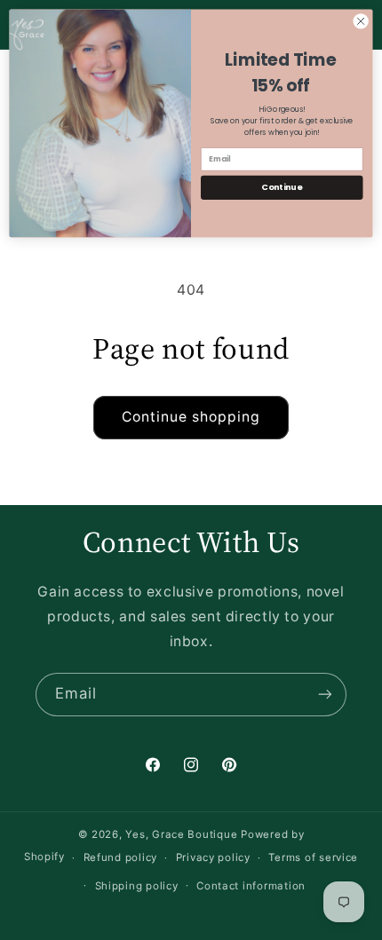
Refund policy (121, 857)
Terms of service (313, 857)
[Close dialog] (361, 21)
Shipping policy (137, 886)
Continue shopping (191, 416)
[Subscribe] (325, 694)
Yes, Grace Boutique (181, 834)
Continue (281, 187)
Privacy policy (213, 857)
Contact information (251, 886)
